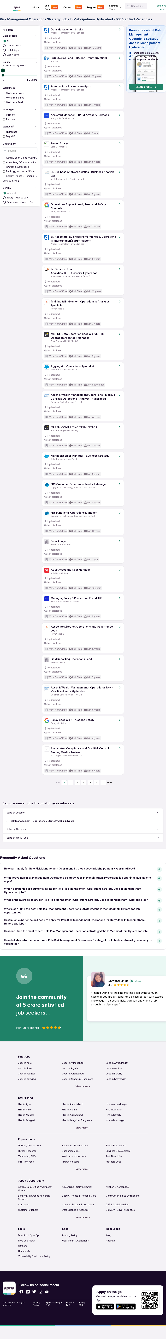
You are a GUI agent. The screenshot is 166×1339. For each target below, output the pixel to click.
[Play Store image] (126, 1306)
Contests (72, 7)
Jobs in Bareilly (114, 1073)
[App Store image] (105, 1307)
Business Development (118, 1151)
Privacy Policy (69, 1235)
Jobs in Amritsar (114, 1068)
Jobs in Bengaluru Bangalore (77, 1079)
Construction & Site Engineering (123, 1195)
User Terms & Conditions (75, 1240)
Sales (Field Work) (116, 1145)
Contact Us (24, 1251)
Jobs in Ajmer (25, 1068)
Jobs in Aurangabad (73, 1073)
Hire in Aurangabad (72, 1115)
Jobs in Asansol (26, 1073)
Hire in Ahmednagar (116, 1104)
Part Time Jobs (114, 1156)
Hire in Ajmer (25, 1109)
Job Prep (51, 7)
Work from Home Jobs (74, 1156)
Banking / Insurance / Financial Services (34, 1197)
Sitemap (110, 1240)
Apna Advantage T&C (54, 1303)
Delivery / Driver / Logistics (120, 1209)
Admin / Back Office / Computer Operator (35, 1188)
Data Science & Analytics (75, 1209)
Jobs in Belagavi (27, 1079)
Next (109, 782)
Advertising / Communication (77, 1186)
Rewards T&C (70, 1303)
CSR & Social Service (117, 1204)
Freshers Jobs (113, 1161)
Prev (58, 782)
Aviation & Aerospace (117, 1186)
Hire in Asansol (26, 1115)
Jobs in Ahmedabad (72, 1062)
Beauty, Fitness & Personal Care (79, 1195)
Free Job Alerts (26, 1240)
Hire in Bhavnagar (115, 1120)
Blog (108, 1235)
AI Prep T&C (82, 1303)
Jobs (34, 7)
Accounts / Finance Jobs (75, 1145)
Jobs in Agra (25, 1062)
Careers (22, 1245)
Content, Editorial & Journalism (78, 1204)
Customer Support (28, 1209)
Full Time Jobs (26, 1161)
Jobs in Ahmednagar (117, 1062)
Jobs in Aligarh (70, 1068)
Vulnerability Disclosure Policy (34, 1256)
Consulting (23, 1204)
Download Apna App (29, 1235)
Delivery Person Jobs (29, 1145)
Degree (95, 7)
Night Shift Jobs (70, 1161)
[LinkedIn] (28, 1292)
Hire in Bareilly (113, 1115)
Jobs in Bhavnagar (116, 1079)
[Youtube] (46, 1291)
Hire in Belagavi (26, 1120)
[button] (146, 58)
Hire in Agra (24, 1104)
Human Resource (27, 1151)
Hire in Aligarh (69, 1109)
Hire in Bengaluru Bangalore (77, 1120)
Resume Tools (113, 7)
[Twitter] (34, 1291)
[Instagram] (40, 1292)
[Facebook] (21, 1292)
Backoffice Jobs (71, 1151)
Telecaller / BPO (27, 1156)
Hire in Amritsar (114, 1109)
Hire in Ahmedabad (72, 1104)
